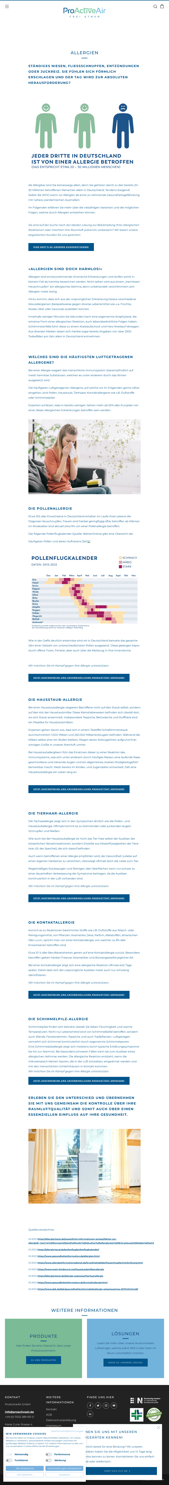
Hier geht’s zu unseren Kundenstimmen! (61, 247)
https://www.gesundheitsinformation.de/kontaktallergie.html (72, 1282)
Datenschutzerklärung (61, 1420)
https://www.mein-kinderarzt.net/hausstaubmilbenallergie (70, 1269)
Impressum (53, 1425)
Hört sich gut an (116, 1471)
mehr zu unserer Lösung (125, 1362)
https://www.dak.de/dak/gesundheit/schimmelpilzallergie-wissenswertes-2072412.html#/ (87, 1289)
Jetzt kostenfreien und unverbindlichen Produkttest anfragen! (79, 678)
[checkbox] (9, 1454)
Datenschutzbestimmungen (67, 1431)
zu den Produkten (43, 1360)
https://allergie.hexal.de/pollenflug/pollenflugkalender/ (68, 1249)
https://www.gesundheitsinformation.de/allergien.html (68, 1256)
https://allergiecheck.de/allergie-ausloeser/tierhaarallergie (70, 1276)
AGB (49, 1414)
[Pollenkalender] (84, 592)
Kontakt (51, 1409)
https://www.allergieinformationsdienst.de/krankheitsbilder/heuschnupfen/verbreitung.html (90, 1263)
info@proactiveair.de (19, 1411)
